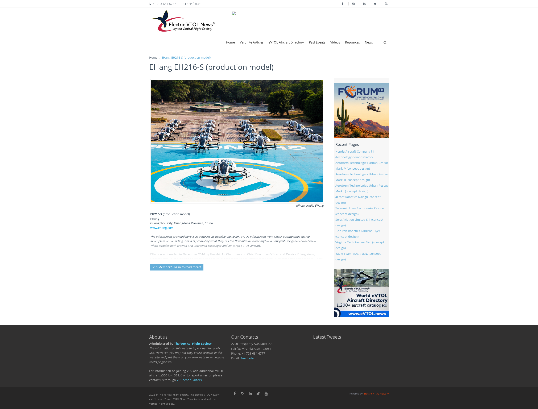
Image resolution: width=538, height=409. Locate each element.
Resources (352, 42)
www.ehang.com (162, 228)
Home (230, 42)
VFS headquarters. (190, 380)
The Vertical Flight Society (193, 344)
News (369, 42)
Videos (335, 42)
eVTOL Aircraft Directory (286, 42)
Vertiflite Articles (252, 42)
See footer (248, 358)
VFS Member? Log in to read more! (177, 267)
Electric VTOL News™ (376, 393)
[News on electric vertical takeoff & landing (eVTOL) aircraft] (183, 21)
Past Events (317, 42)
